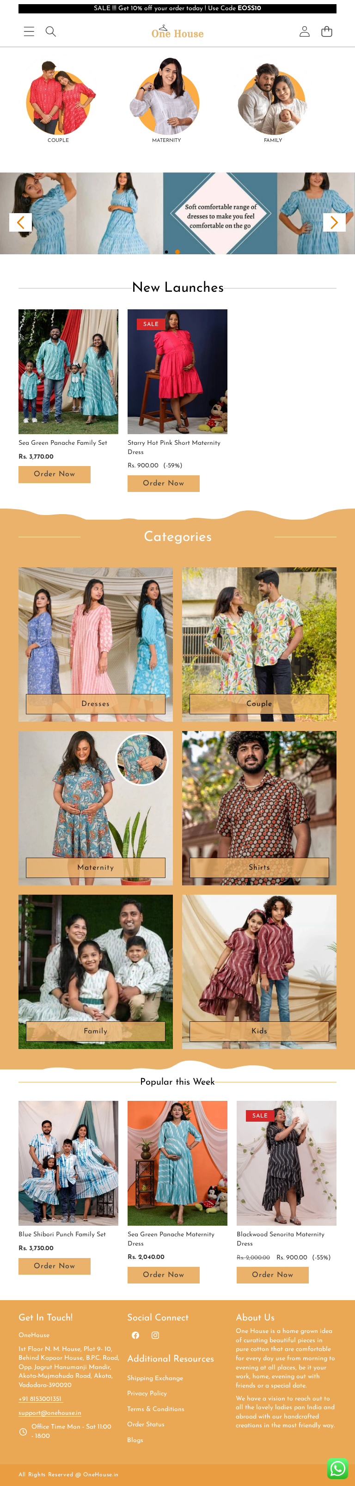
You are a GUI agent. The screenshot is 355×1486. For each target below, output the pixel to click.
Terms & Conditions (155, 1409)
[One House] (177, 32)
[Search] (50, 31)
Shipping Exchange (155, 1378)
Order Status (146, 1424)
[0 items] (326, 31)
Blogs (135, 1440)
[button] (20, 222)
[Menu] (28, 31)
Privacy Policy (147, 1393)
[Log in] (304, 31)
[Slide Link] (177, 213)
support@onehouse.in (49, 1413)
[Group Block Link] (58, 99)
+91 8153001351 (40, 1399)
